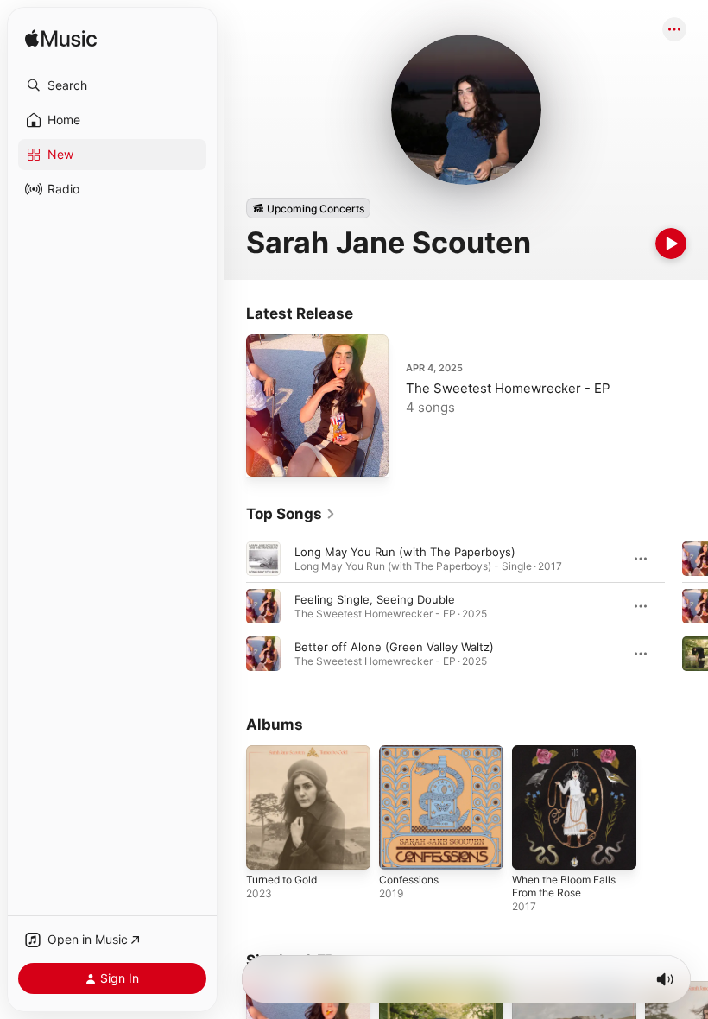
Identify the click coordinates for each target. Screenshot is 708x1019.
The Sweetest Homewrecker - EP (508, 388)
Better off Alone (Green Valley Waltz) (394, 647)
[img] (61, 39)
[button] (112, 85)
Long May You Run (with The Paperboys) (404, 552)
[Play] (670, 243)
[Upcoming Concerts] (308, 208)
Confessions (409, 879)
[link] (291, 513)
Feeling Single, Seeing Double (374, 599)
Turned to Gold (281, 879)
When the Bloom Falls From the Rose (564, 886)
